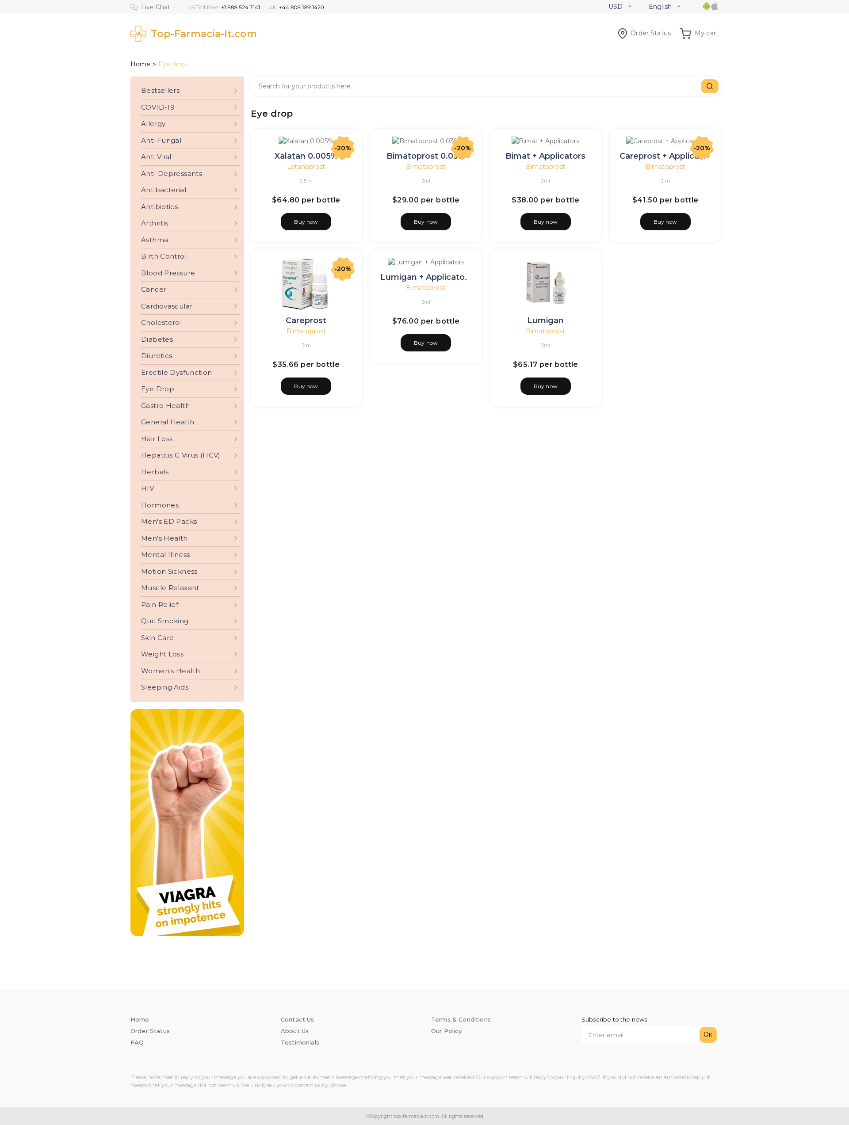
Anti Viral (156, 157)
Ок (708, 1034)
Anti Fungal (161, 140)
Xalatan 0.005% (306, 156)
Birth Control (164, 256)
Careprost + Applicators (667, 156)
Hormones (160, 505)
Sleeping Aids (164, 687)
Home (140, 64)
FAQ (137, 1042)
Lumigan (545, 320)
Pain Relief (159, 604)
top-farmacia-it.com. (416, 1116)
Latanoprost (306, 167)
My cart (707, 33)
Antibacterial (163, 190)
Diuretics (156, 355)
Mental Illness (165, 554)
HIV (147, 488)
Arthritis (154, 223)
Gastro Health (165, 405)
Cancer (153, 289)
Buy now (306, 221)
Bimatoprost (425, 167)
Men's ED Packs (169, 521)
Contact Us (297, 1019)
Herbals (155, 472)
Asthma (154, 240)
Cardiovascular (166, 306)
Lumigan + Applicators (426, 277)
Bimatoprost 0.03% (425, 156)
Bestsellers (160, 90)
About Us (295, 1030)
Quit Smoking (165, 621)
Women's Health (170, 671)
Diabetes (157, 339)
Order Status (651, 33)
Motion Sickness (169, 571)
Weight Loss (162, 654)
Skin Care (157, 637)
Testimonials (300, 1042)
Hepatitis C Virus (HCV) (181, 455)
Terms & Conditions (461, 1019)
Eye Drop (157, 389)
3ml (426, 181)
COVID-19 (158, 107)
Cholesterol (161, 322)
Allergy (153, 123)
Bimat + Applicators (545, 156)
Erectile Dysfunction (176, 372)
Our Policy (446, 1030)
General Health (167, 422)
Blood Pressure (168, 273)
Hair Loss (156, 439)
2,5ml (306, 181)
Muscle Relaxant (170, 587)
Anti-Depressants (171, 173)
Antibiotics (159, 206)
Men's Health (164, 538)
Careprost (306, 320)
